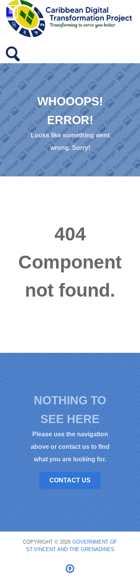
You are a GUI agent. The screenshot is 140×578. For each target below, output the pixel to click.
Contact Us (70, 480)
